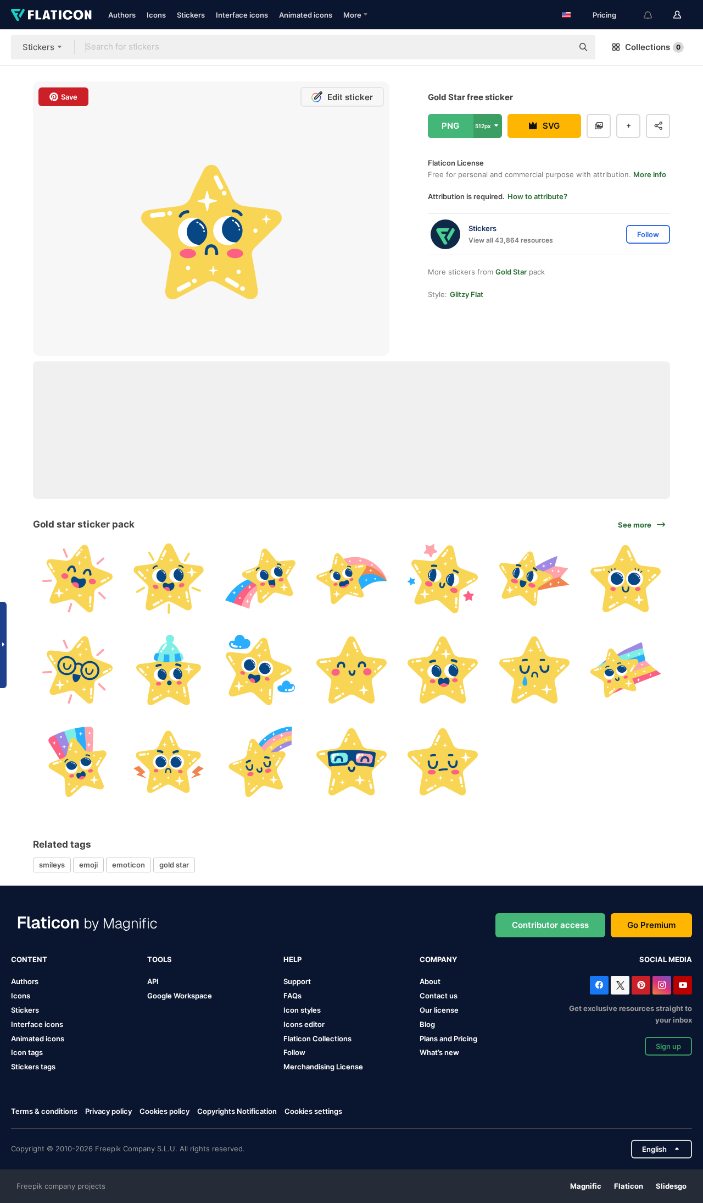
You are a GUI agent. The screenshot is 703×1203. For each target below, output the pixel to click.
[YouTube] (682, 985)
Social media (665, 959)
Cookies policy (164, 1111)
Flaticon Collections (317, 1038)
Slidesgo (671, 1186)
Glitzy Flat (466, 294)
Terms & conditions (44, 1111)
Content (29, 959)
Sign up (668, 1046)
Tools (159, 959)
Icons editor (304, 1024)
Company (438, 959)
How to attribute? (537, 196)
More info (649, 174)
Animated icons (305, 14)
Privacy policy (108, 1111)
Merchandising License (323, 1066)
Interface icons (242, 14)
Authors (122, 14)
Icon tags (27, 1052)
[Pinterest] (641, 985)
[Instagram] (661, 985)
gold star (174, 864)
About (430, 981)
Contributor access (550, 925)
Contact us (438, 995)
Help (292, 959)
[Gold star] (77, 578)
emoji (88, 864)
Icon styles (302, 1010)
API (153, 981)
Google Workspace (179, 995)
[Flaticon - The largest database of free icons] (51, 15)
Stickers (191, 14)
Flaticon (628, 1186)
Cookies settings (313, 1111)
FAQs (292, 995)
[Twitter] (620, 985)
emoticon (128, 864)
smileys (52, 864)
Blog (427, 1024)
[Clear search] (559, 47)
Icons (156, 14)
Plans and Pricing (448, 1038)
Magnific (585, 1186)
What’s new (439, 1052)
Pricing (604, 14)
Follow (294, 1052)
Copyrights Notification (237, 1111)
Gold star (511, 271)
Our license (439, 1010)
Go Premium (651, 925)
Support (297, 981)
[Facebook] (599, 985)
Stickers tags (33, 1066)
